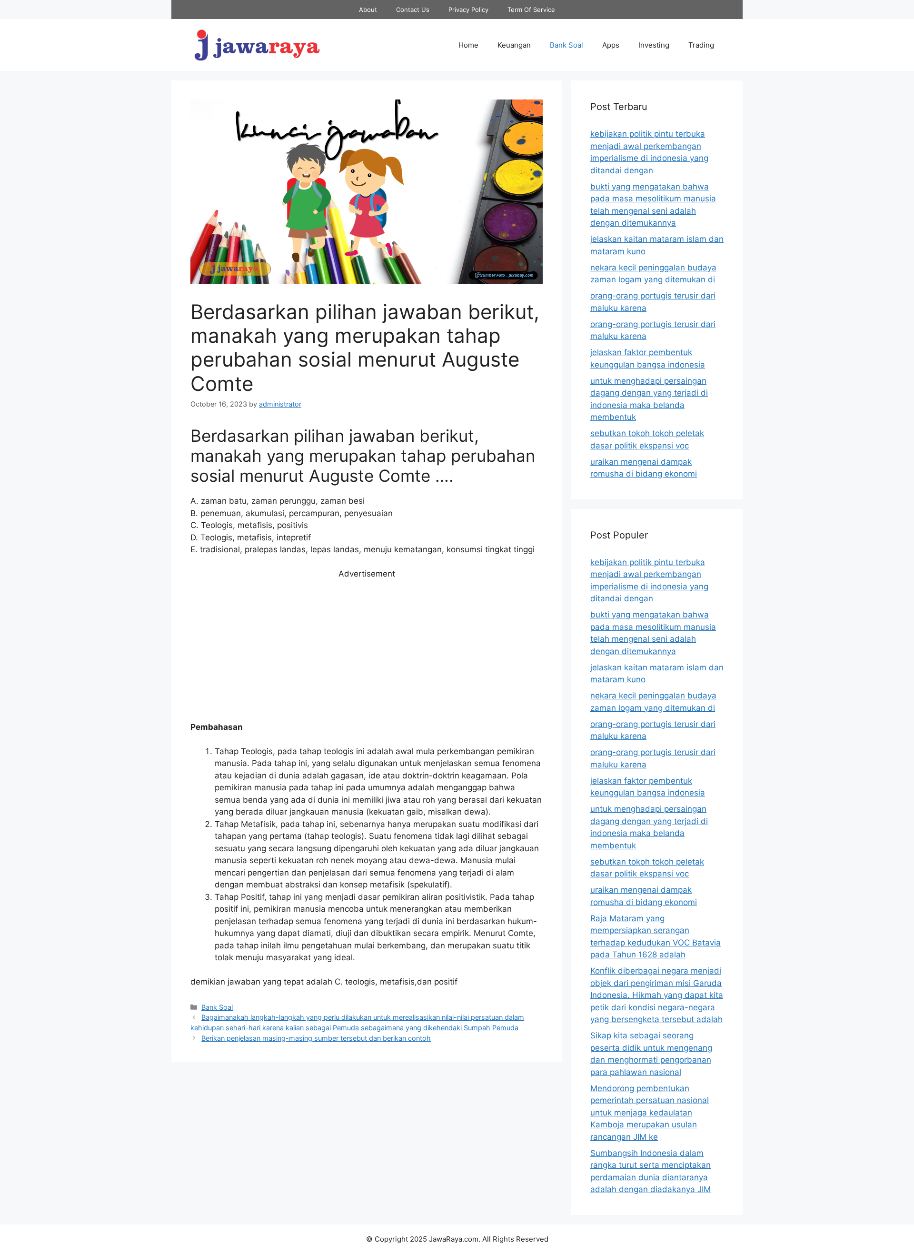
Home (468, 45)
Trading (701, 45)
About (368, 9)
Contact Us (412, 9)
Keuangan (514, 45)
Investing (653, 45)
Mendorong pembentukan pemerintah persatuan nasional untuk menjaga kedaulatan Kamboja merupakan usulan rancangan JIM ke (649, 1113)
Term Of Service (531, 9)
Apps (610, 45)
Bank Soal (566, 45)
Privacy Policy (468, 9)
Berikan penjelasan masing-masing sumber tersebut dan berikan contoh (316, 1038)
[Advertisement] (366, 650)
